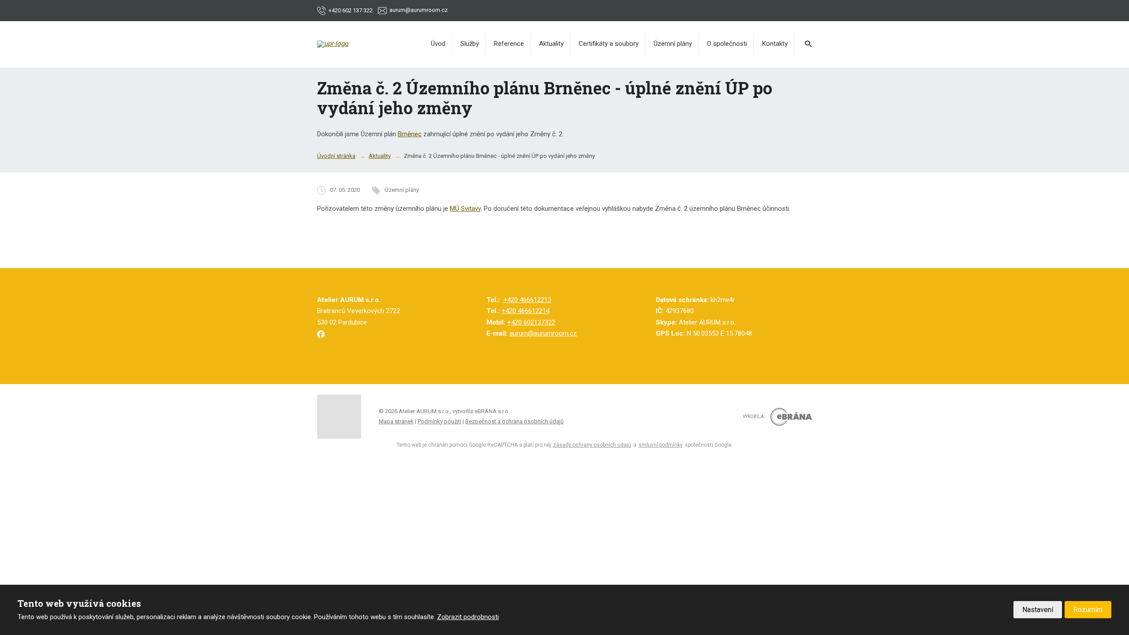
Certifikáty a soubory (609, 44)
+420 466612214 (525, 311)
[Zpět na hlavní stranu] (361, 44)
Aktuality (551, 44)
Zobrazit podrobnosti (468, 617)
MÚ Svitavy (465, 209)
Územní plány (673, 44)
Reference (509, 44)
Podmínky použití (439, 421)
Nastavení (1037, 609)
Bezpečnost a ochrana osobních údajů (514, 421)
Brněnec (410, 134)
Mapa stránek (396, 421)
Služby (469, 44)
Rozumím (1088, 609)
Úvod (438, 44)
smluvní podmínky (661, 445)
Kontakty (775, 44)
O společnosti (727, 44)
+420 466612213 (527, 300)
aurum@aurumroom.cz (543, 333)
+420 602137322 (531, 322)
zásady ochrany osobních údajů (592, 445)
